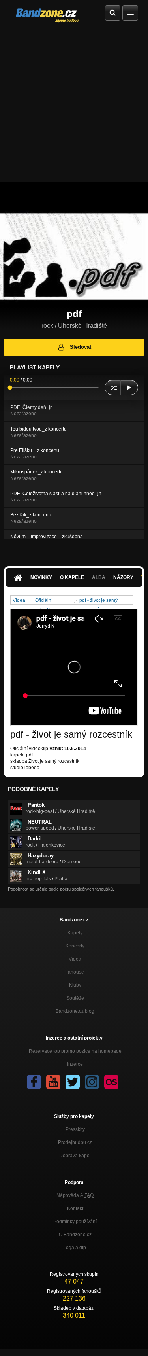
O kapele (72, 577)
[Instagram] (92, 1082)
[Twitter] (73, 1082)
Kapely (74, 933)
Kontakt (75, 1208)
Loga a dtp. (75, 1247)
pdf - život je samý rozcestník (98, 601)
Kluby (75, 985)
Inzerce (75, 1064)
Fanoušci (75, 972)
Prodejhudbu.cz (75, 1142)
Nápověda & (75, 1195)
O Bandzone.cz (75, 1234)
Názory (123, 577)
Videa (19, 600)
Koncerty (75, 946)
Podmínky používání (75, 1221)
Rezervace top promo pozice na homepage (75, 1051)
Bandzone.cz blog (75, 1011)
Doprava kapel (75, 1155)
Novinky (41, 577)
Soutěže (75, 998)
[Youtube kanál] (53, 1082)
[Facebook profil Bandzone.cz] (34, 1082)
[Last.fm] (111, 1082)
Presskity (75, 1129)
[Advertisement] (74, 104)
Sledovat (80, 347)
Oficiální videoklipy (46, 601)
